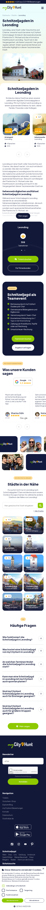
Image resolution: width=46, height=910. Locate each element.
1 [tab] (21, 250)
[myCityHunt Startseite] (14, 8)
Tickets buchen (24, 259)
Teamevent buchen (23, 339)
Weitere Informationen (20, 881)
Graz (10, 855)
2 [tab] (25, 250)
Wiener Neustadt (20, 857)
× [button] (43, 869)
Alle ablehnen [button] (34, 900)
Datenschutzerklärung (23, 776)
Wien (4, 855)
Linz (15, 855)
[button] (23, 906)
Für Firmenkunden (23, 268)
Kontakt (5, 812)
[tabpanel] (23, 240)
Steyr (31, 857)
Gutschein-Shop (9, 801)
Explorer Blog (7, 805)
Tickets (5, 798)
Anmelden (23, 781)
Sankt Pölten (7, 857)
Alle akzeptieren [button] (12, 900)
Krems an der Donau (25, 860)
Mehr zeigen (23, 216)
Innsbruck (31, 855)
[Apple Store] (23, 827)
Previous (18, 154)
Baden (13, 860)
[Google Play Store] (23, 834)
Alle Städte (39, 511)
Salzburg (22, 855)
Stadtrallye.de (8, 818)
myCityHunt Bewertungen (12, 808)
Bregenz (5, 860)
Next (27, 154)
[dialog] (23, 888)
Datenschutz (7, 815)
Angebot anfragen (23, 347)
